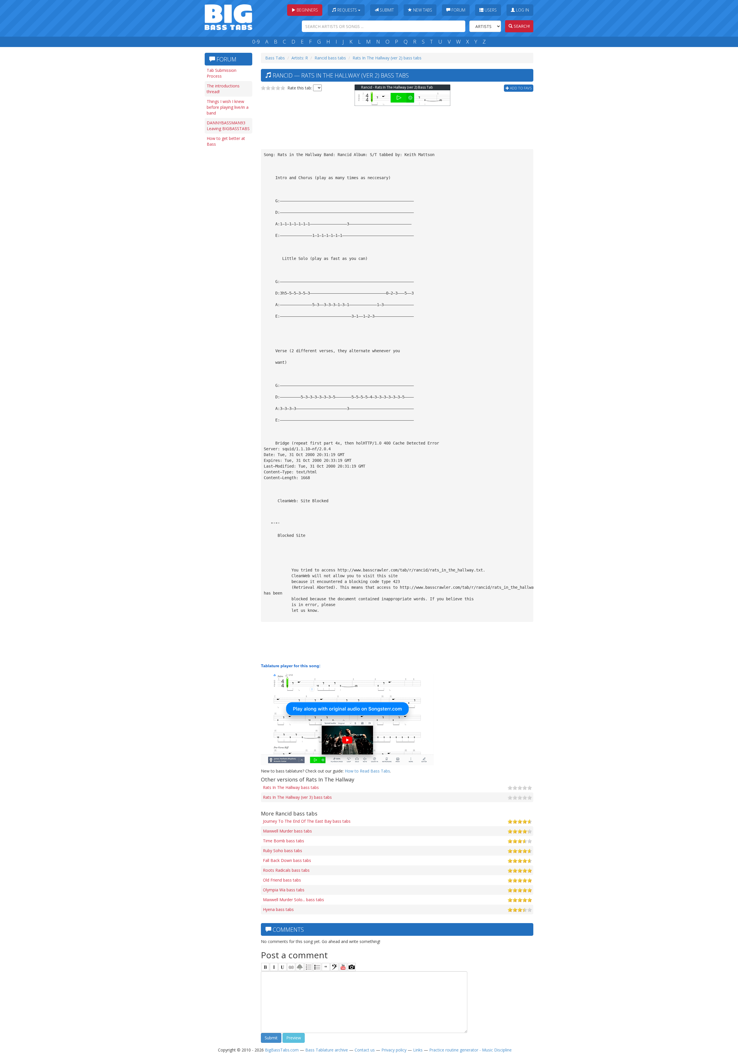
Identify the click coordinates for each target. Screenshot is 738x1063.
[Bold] (265, 967)
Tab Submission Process (221, 73)
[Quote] (326, 967)
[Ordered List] (308, 967)
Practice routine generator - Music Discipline (470, 1050)
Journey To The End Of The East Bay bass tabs (307, 821)
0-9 (256, 41)
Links (418, 1050)
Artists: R (299, 58)
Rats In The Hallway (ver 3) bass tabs (297, 797)
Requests (347, 10)
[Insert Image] (300, 967)
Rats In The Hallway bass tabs (291, 787)
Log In (522, 10)
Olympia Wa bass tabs (283, 890)
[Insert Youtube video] (343, 967)
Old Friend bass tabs (282, 880)
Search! (521, 26)
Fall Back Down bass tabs (287, 860)
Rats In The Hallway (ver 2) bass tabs (387, 58)
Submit (386, 10)
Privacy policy (393, 1050)
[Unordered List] (317, 967)
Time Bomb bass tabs (283, 840)
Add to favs (520, 88)
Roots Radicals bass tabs (286, 870)
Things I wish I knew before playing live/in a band (227, 107)
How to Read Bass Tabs (367, 771)
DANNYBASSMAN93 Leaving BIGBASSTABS (228, 125)
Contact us (365, 1050)
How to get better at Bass (226, 141)
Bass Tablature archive (326, 1050)
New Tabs (422, 10)
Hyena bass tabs (278, 909)
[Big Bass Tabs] (228, 16)
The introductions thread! (223, 88)
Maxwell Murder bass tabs (287, 831)
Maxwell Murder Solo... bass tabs (293, 899)
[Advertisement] (228, 238)
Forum (457, 10)
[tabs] (334, 967)
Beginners (306, 10)
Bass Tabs (275, 58)
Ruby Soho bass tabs (282, 850)
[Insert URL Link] (291, 967)
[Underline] (282, 967)
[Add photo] (352, 967)
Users (490, 10)
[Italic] (274, 967)
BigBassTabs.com (282, 1050)
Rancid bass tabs (330, 58)
